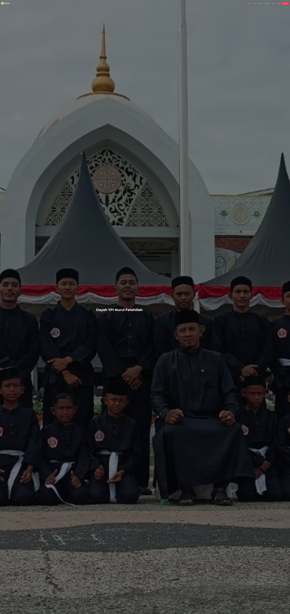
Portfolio (267, 3)
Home (248, 3)
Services (260, 3)
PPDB (278, 3)
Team (273, 3)
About (254, 3)
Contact (285, 3)
